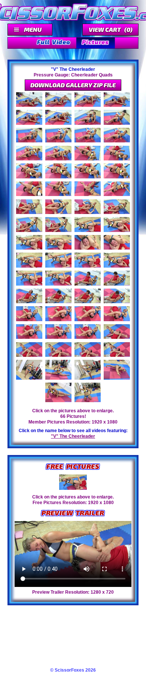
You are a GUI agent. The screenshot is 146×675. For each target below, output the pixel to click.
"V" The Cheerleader (73, 436)
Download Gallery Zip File (73, 84)
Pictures (95, 41)
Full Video (53, 41)
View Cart (111, 29)
